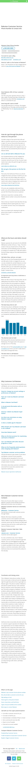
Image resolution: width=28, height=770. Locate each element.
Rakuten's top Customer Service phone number (13, 692)
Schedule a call (17, 59)
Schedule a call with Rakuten (8, 272)
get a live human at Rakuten (13, 66)
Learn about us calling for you (9, 166)
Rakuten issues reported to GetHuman (11, 472)
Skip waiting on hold (6, 59)
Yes (17, 748)
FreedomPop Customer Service (9, 733)
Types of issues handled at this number (11, 704)
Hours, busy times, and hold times (10, 702)
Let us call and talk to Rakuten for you (13, 154)
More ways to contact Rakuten (9, 707)
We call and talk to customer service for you (12, 695)
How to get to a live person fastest (10, 700)
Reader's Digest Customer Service (10, 738)
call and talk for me (18, 347)
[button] (26, 1)
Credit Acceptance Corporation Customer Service (14, 735)
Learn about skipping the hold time (10, 185)
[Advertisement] (14, 79)
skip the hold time (18, 109)
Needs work (22, 748)
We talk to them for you (7, 57)
